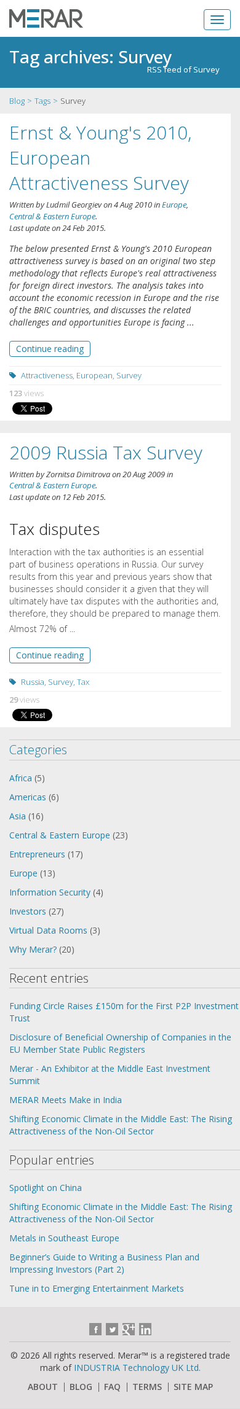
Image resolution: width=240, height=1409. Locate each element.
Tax (83, 681)
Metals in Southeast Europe (64, 1238)
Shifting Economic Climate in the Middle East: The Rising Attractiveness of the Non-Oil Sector (120, 1125)
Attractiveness (47, 375)
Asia (17, 816)
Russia (32, 681)
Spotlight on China (45, 1187)
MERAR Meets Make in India (65, 1100)
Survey (129, 375)
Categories (38, 749)
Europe (174, 204)
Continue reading (50, 348)
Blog (17, 100)
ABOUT (43, 1387)
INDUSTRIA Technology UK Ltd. (137, 1367)
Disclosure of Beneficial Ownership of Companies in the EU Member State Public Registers (120, 1043)
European (94, 375)
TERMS (147, 1387)
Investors (27, 911)
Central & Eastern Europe (52, 216)
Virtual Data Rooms (48, 930)
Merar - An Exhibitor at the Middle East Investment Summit (109, 1075)
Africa (20, 778)
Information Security (49, 892)
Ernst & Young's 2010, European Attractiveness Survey (100, 157)
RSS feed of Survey (183, 69)
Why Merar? (33, 949)
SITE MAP (193, 1387)
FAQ (112, 1387)
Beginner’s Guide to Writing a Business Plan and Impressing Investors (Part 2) (104, 1263)
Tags (42, 100)
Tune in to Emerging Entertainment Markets (96, 1288)
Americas (27, 797)
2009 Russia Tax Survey (105, 452)
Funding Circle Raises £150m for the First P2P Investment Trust (124, 1012)
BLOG (81, 1387)
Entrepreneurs (37, 854)
